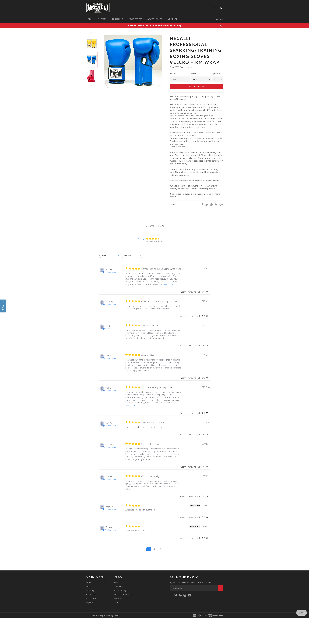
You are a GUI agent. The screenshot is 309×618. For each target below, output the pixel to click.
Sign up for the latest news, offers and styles (190, 582)
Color (193, 74)
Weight (173, 74)
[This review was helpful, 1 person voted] (203, 292)
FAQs (116, 602)
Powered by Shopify (111, 615)
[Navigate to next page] (166, 549)
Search (117, 582)
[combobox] (109, 256)
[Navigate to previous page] (143, 549)
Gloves (102, 19)
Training (117, 19)
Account (219, 19)
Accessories (154, 19)
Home (89, 19)
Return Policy (120, 590)
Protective (135, 19)
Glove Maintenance (123, 594)
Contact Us (119, 586)
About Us (118, 598)
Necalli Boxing (97, 615)
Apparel (172, 19)
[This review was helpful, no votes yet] (203, 316)
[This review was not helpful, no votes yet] (207, 292)
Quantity (216, 74)
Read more (168, 284)
